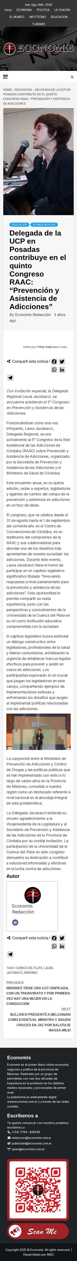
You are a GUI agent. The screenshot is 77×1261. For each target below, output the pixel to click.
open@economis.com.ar (28, 1149)
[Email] (15, 922)
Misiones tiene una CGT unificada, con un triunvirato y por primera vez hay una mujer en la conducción (38, 993)
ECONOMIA (24, 9)
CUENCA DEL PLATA (29, 968)
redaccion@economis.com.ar (31, 1137)
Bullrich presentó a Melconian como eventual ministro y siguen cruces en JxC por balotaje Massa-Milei (39, 1019)
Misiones (31, 972)
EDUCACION (59, 16)
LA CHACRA (62, 9)
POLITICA (43, 9)
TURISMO (38, 23)
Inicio (8, 9)
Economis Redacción (33, 314)
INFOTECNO (37, 16)
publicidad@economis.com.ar (31, 1143)
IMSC (50, 1254)
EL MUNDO (17, 16)
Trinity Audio (44, 347)
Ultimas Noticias (44, 224)
